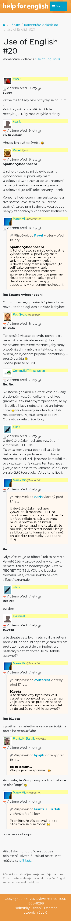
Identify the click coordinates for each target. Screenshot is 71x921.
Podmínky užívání (28, 908)
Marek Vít (27, 218)
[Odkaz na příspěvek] (11, 235)
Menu (60, 6)
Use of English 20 (48, 59)
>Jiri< (16, 427)
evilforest (19, 616)
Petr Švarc (27, 314)
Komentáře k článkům (41, 25)
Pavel (20, 150)
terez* (17, 79)
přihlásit (25, 860)
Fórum (15, 25)
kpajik (17, 121)
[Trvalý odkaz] (39, 88)
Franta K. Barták (29, 738)
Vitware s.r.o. (47, 899)
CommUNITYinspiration (29, 370)
